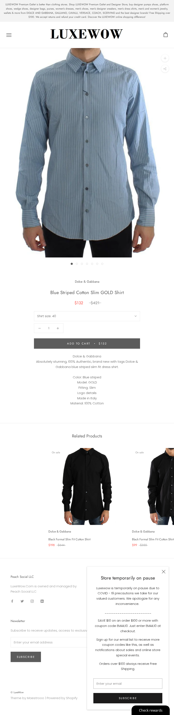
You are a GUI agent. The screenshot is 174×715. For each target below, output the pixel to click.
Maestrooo (35, 698)
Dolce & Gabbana (87, 281)
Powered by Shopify (62, 698)
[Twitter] (22, 601)
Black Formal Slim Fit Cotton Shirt (69, 539)
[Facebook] (12, 601)
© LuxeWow (17, 692)
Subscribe (128, 698)
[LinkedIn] (42, 601)
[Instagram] (32, 601)
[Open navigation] (8, 35)
